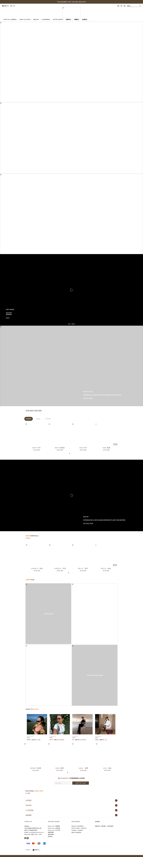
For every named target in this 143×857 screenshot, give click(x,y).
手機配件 (76, 19)
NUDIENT (80, 830)
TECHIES (48, 419)
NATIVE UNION (58, 19)
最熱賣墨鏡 (51, 832)
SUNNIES (28, 419)
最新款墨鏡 (51, 834)
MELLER (35, 19)
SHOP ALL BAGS (25, 19)
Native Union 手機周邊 (54, 826)
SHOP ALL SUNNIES (10, 19)
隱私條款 (103, 826)
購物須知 (97, 826)
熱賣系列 (68, 19)
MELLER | (74, 826)
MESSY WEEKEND (76, 832)
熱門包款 (50, 836)
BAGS (38, 419)
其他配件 (84, 19)
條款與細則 (110, 826)
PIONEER (74, 830)
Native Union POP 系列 (54, 830)
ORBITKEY (84, 828)
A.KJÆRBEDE (46, 19)
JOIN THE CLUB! (81, 783)
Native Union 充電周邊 (54, 828)
